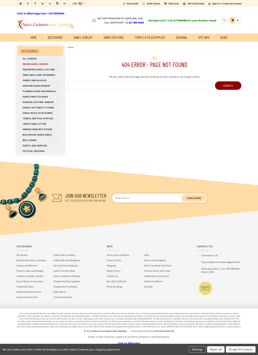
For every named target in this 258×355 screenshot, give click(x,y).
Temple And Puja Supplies (38, 118)
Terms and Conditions (118, 255)
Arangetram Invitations (37, 129)
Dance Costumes (114, 37)
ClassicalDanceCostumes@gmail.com (220, 262)
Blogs (224, 37)
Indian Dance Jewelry (35, 64)
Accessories (55, 37)
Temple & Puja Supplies (150, 37)
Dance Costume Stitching (38, 107)
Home (34, 37)
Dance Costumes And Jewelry (109, 331)
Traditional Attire (34, 123)
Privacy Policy (114, 260)
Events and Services (35, 145)
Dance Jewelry (83, 37)
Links (146, 255)
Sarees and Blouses (35, 80)
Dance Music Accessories (38, 113)
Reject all (216, 349)
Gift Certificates (195, 3)
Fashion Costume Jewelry (38, 102)
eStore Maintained (141, 331)
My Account (132, 3)
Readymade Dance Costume (39, 69)
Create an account (232, 3)
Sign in (215, 3)
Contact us (112, 276)
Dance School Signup (155, 260)
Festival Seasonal (34, 151)
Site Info (203, 37)
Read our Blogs (115, 286)
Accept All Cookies (241, 349)
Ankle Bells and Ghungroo (39, 74)
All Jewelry (30, 58)
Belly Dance (30, 140)
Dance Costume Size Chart (158, 265)
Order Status (153, 3)
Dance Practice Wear (35, 96)
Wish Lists (174, 3)
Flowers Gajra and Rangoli (39, 91)
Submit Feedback (153, 281)
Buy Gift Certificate (116, 281)
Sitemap (148, 286)
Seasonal (181, 37)
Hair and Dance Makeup (36, 85)
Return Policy (114, 270)
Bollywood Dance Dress (37, 134)
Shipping (111, 265)
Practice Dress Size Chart (157, 270)
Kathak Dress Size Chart (156, 276)
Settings (197, 349)
